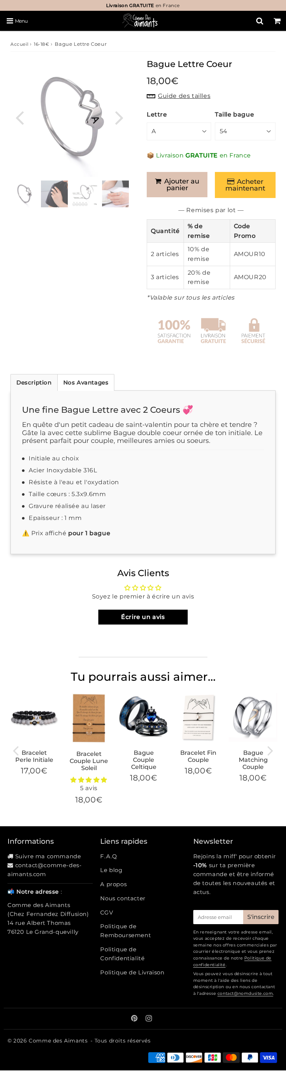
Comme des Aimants (58, 1040)
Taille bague (234, 114)
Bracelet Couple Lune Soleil (89, 761)
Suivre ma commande (48, 856)
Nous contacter (122, 898)
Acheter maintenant (245, 185)
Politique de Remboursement (125, 931)
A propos (113, 884)
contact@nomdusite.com (245, 993)
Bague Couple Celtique (143, 759)
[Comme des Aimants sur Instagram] (149, 1018)
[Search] (259, 21)
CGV (106, 912)
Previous (19, 117)
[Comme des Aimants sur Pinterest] (135, 1018)
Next (119, 117)
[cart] (277, 21)
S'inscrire (260, 916)
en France (143, 5)
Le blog (111, 870)
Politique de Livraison (132, 972)
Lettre (157, 114)
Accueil (19, 44)
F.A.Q (108, 856)
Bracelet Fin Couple (198, 756)
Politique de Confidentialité (122, 954)
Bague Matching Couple (253, 759)
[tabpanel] (24, 194)
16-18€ (42, 44)
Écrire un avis (143, 616)
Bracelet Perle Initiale (34, 756)
